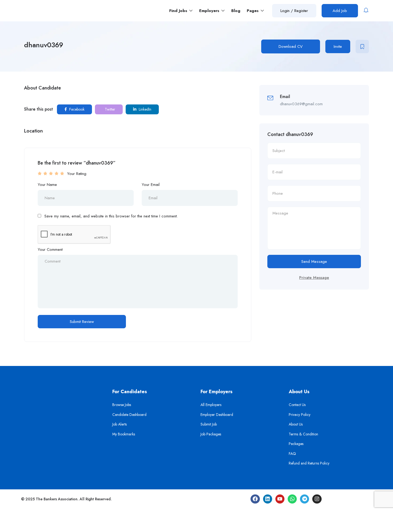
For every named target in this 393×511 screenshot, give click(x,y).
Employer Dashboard (217, 414)
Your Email (151, 185)
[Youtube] (279, 499)
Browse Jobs (121, 404)
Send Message (314, 261)
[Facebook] (255, 499)
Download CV (291, 46)
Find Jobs (178, 11)
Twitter (109, 109)
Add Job (340, 11)
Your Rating (76, 174)
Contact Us (297, 404)
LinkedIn (144, 109)
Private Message (314, 277)
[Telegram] (304, 499)
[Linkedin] (267, 499)
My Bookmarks (123, 434)
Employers (210, 11)
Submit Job (209, 424)
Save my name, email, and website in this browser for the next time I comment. (111, 216)
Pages (253, 11)
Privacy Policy (299, 414)
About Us (296, 424)
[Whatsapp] (292, 499)
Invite (338, 46)
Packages (296, 443)
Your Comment (50, 249)
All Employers (211, 404)
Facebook (76, 109)
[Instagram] (316, 499)
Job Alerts (119, 424)
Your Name (47, 185)
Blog (235, 11)
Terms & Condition (303, 434)
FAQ (292, 453)
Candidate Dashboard (129, 414)
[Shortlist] (362, 46)
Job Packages (211, 434)
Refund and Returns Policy (309, 463)
